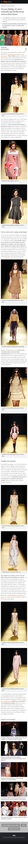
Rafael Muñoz (5, 49)
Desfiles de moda (14, 829)
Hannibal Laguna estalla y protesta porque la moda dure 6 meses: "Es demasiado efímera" (14, 25)
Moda (23, 825)
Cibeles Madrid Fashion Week (11, 825)
